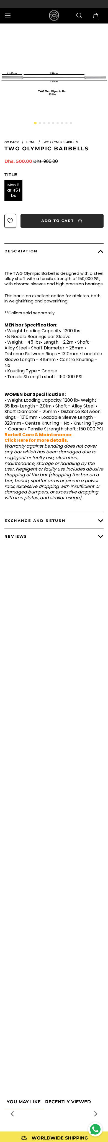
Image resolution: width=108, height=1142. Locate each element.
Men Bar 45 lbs (13, 190)
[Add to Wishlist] (10, 221)
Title (10, 174)
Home (30, 142)
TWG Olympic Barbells (46, 148)
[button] (35, 123)
